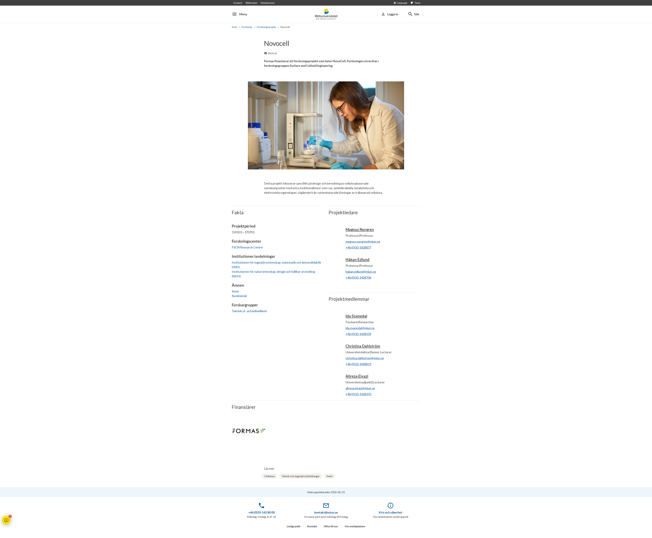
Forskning (247, 26)
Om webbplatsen (355, 526)
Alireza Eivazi (357, 376)
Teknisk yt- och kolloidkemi (249, 311)
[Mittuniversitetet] (326, 14)
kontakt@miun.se (326, 512)
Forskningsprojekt (266, 26)
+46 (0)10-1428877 (358, 247)
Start (234, 26)
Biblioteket (251, 2)
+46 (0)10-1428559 (358, 334)
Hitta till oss (331, 526)
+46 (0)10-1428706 (358, 277)
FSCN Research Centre (247, 247)
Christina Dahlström (363, 346)
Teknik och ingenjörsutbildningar (301, 476)
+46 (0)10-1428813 (358, 364)
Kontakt (312, 526)
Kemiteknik (239, 296)
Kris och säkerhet (390, 512)
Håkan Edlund (357, 259)
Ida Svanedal (356, 316)
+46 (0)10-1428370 (358, 394)
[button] (6, 520)
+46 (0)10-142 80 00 (261, 512)
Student (237, 2)
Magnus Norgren (360, 229)
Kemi (235, 291)
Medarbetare (268, 2)
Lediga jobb (293, 526)
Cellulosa (269, 476)
